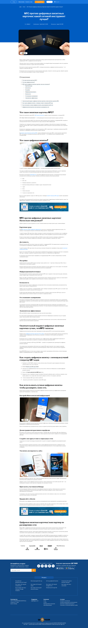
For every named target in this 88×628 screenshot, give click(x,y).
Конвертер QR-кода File (51, 587)
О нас (45, 601)
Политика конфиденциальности (67, 603)
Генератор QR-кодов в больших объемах (67, 581)
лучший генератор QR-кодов (53, 195)
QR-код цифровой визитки (52, 581)
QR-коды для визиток (39, 115)
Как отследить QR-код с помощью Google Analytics (20, 589)
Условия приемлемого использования (68, 602)
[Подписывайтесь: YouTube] (42, 565)
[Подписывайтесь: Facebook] (49, 565)
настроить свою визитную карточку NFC (28, 133)
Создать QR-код (40, 1)
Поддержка (34, 599)
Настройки (27, 90)
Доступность (28, 88)
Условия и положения (65, 601)
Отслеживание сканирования (31, 96)
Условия (62, 599)
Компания (46, 599)
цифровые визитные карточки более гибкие (35, 333)
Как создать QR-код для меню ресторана (36, 588)
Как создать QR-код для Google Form (51, 585)
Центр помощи (13, 603)
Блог (24, 7)
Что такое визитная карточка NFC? (29, 80)
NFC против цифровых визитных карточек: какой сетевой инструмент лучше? (45, 7)
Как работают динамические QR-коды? (21, 581)
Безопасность (28, 94)
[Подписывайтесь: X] (53, 565)
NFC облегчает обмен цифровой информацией (31, 229)
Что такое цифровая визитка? (28, 82)
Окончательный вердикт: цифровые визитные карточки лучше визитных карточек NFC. (40, 101)
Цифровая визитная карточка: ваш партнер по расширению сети (35, 107)
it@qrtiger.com (34, 601)
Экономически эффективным (31, 98)
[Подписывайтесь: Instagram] (45, 565)
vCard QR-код (33, 174)
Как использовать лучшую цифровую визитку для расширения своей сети (37, 105)
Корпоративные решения (49, 603)
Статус (45, 602)
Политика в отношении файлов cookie (69, 605)
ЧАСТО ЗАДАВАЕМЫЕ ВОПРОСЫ (18, 601)
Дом (20, 7)
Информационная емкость (30, 92)
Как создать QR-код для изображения (20, 585)
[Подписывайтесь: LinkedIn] (38, 565)
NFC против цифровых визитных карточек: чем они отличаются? (36, 84)
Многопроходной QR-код (36, 581)
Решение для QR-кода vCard (32, 366)
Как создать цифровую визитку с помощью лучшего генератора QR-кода (37, 103)
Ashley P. (28, 24)
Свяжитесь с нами (14, 602)
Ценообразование (48, 605)
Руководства (13, 599)
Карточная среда (28, 86)
